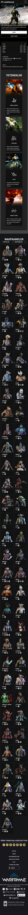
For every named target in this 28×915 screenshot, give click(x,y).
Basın (14, 853)
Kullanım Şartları (14, 856)
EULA (14, 862)
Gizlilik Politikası (14, 859)
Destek (14, 851)
